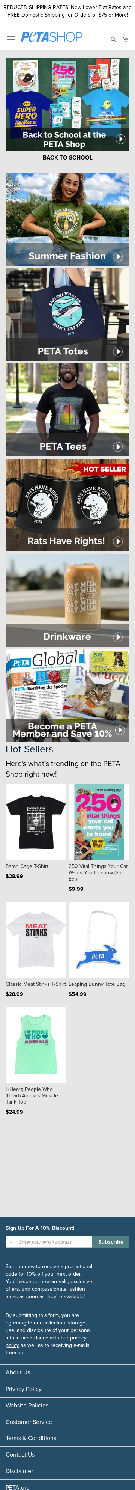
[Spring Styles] (67, 264)
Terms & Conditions (31, 1438)
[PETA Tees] (67, 455)
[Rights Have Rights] (67, 550)
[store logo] (51, 38)
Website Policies (27, 1405)
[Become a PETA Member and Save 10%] (67, 740)
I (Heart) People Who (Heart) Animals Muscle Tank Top (32, 1095)
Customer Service (29, 1422)
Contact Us (20, 1454)
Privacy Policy (24, 1389)
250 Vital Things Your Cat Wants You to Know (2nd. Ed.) (98, 872)
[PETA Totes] (67, 359)
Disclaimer (19, 1471)
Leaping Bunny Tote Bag (97, 984)
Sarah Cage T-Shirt (27, 866)
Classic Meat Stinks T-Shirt (36, 984)
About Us (18, 1372)
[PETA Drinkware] (67, 645)
